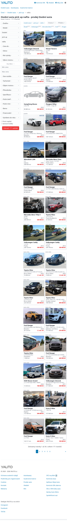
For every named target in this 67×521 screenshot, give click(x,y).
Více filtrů (10, 64)
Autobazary (15, 8)
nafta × (42, 23)
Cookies (3, 482)
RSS (25, 489)
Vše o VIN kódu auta (53, 489)
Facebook (4, 508)
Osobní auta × (28, 23)
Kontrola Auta (51, 479)
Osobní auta (5, 8)
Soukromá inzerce (26, 8)
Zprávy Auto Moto (52, 492)
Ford (57, 26)
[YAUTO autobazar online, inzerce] (6, 3)
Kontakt (3, 485)
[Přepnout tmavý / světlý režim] (65, 2)
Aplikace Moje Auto (53, 482)
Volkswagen (36, 26)
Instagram (4, 505)
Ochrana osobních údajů (9, 475)
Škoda (27, 26)
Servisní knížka (7, 124)
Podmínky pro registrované (10, 479)
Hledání (26, 485)
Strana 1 (51, 23)
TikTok (3, 512)
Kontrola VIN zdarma (53, 485)
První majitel (6, 121)
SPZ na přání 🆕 (51, 475)
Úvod (2, 13)
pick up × (36, 23)
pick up (21, 13)
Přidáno (61, 23)
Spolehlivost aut (52, 495)
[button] (10, 128)
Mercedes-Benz (48, 26)
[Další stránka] (65, 451)
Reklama (4, 489)
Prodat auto (28, 482)
